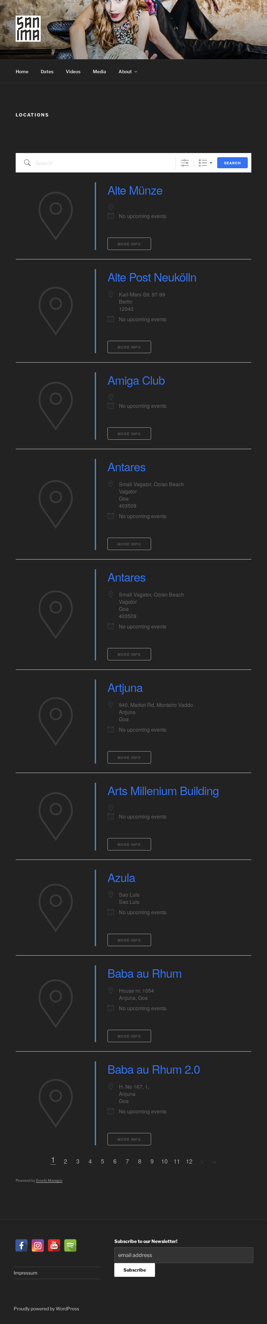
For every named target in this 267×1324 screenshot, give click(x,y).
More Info (129, 243)
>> (214, 1162)
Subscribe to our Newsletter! (145, 1241)
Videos (73, 71)
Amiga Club (136, 379)
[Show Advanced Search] (185, 163)
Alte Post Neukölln (151, 276)
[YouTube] (54, 1245)
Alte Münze (134, 189)
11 (177, 1161)
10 (164, 1161)
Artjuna (125, 687)
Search (232, 162)
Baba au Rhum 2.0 (153, 1068)
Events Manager (49, 1180)
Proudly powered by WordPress (46, 1308)
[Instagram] (37, 1245)
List (203, 163)
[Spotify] (70, 1245)
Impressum (25, 1273)
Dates (47, 71)
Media (99, 71)
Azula (121, 877)
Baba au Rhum (144, 972)
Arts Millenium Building (163, 790)
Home (22, 71)
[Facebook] (21, 1245)
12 (189, 1161)
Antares (126, 466)
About (125, 71)
